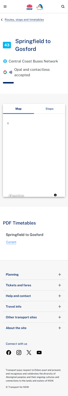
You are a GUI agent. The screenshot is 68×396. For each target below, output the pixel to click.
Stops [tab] (49, 108)
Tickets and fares (18, 285)
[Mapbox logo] (16, 196)
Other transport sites (21, 317)
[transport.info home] (34, 6)
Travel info (13, 306)
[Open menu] (5, 6)
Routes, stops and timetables (24, 19)
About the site (16, 328)
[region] (34, 160)
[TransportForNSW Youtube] (39, 352)
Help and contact (18, 296)
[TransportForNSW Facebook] (8, 352)
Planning (12, 274)
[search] (63, 6)
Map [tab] (18, 108)
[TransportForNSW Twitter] (29, 352)
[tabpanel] (34, 160)
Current (11, 242)
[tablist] (34, 109)
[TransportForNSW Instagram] (18, 352)
